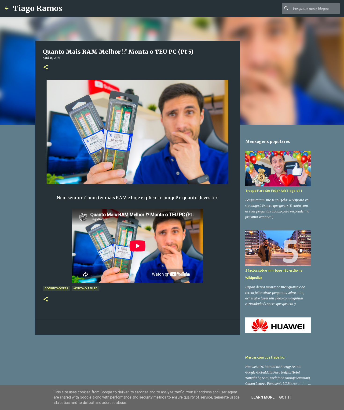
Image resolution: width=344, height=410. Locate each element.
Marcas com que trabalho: (265, 357)
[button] (45, 67)
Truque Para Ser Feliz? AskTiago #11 (273, 191)
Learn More (262, 397)
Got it (285, 397)
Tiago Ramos (37, 8)
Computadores (56, 288)
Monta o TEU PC (85, 288)
